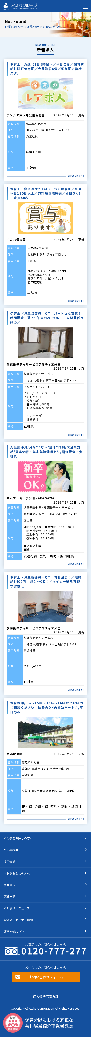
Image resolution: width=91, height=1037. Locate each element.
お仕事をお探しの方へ (18, 838)
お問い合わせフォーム (46, 976)
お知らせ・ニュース (17, 908)
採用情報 (9, 861)
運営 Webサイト (14, 931)
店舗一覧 (9, 896)
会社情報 (9, 885)
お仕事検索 (11, 850)
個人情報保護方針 (45, 996)
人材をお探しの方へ (17, 873)
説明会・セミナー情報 (18, 920)
